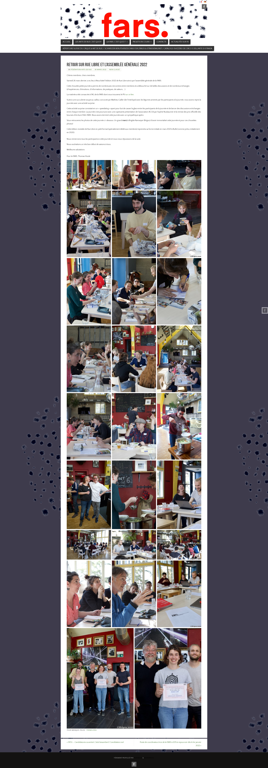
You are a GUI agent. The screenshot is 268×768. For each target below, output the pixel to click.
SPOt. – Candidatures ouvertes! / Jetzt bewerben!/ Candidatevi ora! (95, 742)
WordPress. (149, 758)
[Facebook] (265, 310)
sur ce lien (129, 94)
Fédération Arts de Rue (81, 70)
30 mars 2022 (100, 70)
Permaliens (92, 730)
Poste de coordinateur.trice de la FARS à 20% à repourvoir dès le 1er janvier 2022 (170, 744)
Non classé (114, 70)
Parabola (138, 758)
